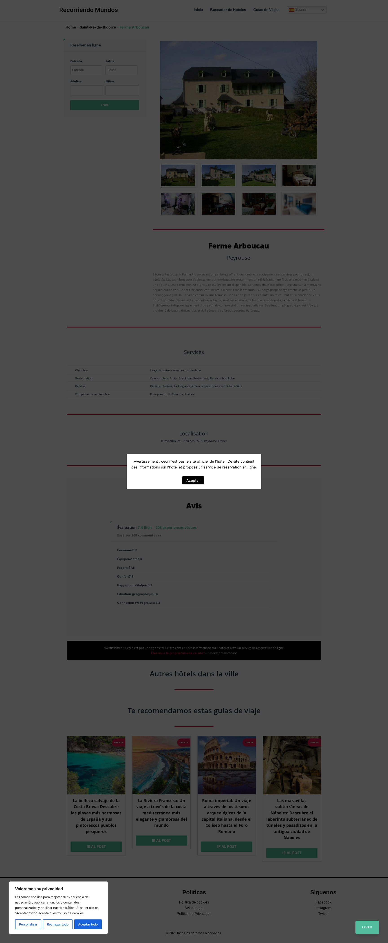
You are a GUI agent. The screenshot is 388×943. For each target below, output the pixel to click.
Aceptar (193, 480)
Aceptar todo (88, 924)
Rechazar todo (57, 924)
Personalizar (28, 924)
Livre (367, 927)
